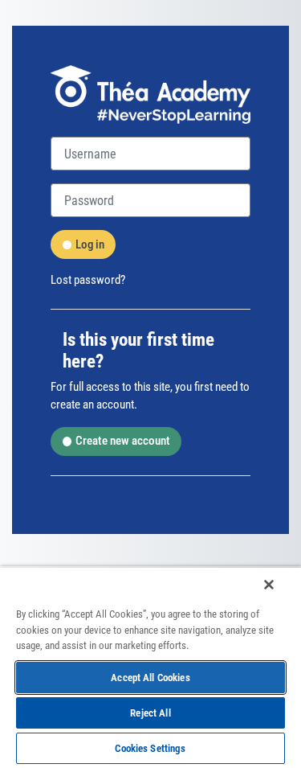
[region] (150, 667)
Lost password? (88, 280)
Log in (89, 244)
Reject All (150, 713)
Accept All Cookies (150, 677)
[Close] (269, 584)
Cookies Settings (150, 748)
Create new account (122, 440)
